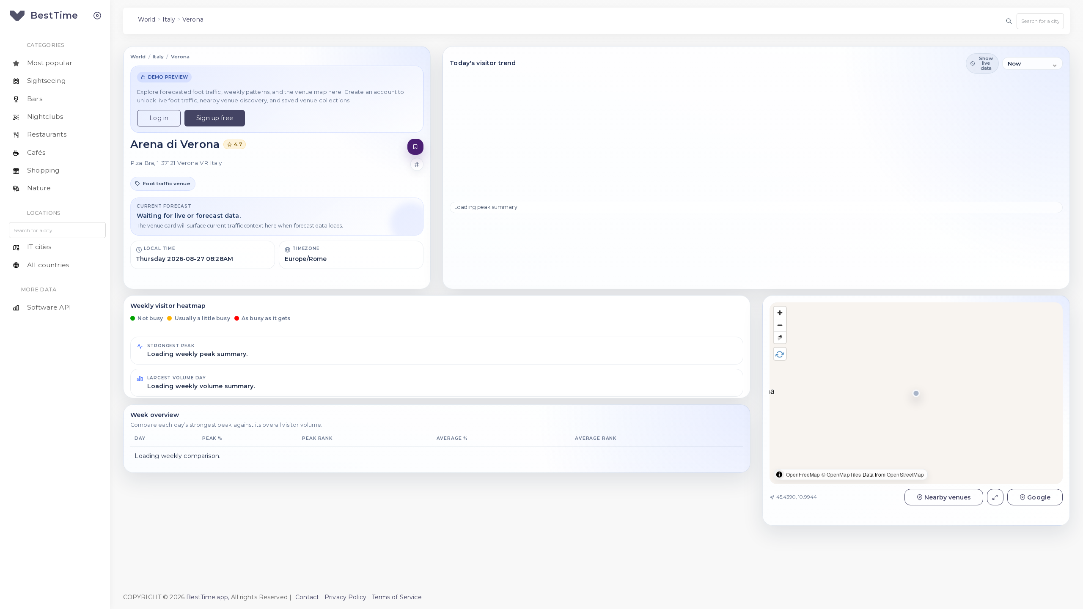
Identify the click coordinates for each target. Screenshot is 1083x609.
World (147, 19)
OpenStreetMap (905, 474)
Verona (192, 19)
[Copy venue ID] (417, 164)
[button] (916, 393)
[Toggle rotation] (780, 354)
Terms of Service (397, 597)
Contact (307, 597)
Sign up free (214, 118)
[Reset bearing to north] (780, 337)
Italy (169, 19)
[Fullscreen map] (995, 497)
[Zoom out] (780, 325)
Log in (158, 118)
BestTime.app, (207, 597)
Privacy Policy (345, 597)
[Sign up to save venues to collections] (415, 147)
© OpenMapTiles (841, 474)
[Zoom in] (780, 313)
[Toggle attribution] (779, 474)
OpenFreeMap (803, 474)
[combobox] (1040, 21)
